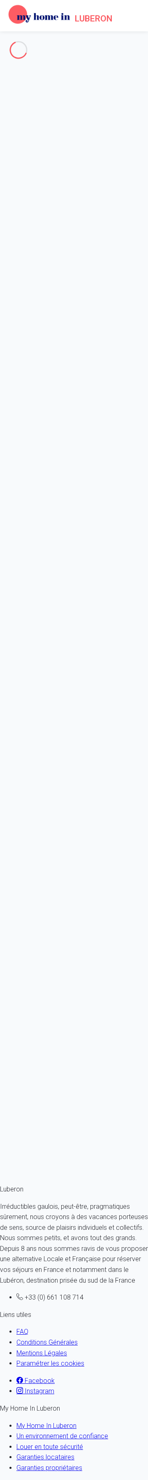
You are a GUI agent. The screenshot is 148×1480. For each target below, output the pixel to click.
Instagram (38, 1391)
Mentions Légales (41, 1353)
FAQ (22, 1332)
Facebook (39, 1381)
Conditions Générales (47, 1342)
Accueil (26, 97)
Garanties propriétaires (49, 1468)
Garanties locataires (45, 1457)
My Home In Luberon (46, 1426)
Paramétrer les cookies (50, 1363)
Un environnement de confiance (62, 1436)
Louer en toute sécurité (49, 1447)
